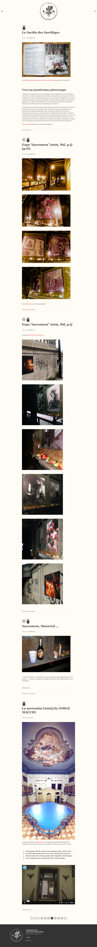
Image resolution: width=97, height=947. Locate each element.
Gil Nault (29, 309)
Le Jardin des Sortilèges (40, 33)
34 (45, 918)
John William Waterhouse (29, 80)
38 (58, 918)
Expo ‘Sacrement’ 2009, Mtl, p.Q (47, 324)
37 (55, 918)
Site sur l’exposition (27, 124)
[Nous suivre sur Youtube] (29, 937)
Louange (29, 130)
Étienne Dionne (30, 304)
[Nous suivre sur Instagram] (27, 937)
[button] (2, 11)
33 (41, 918)
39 (62, 918)
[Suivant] (65, 918)
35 (48, 918)
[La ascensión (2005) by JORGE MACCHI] (48, 780)
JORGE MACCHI (39, 842)
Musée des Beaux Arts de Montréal (47, 80)
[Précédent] (31, 918)
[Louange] (24, 27)
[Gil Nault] (24, 139)
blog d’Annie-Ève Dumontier (35, 335)
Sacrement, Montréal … (40, 626)
